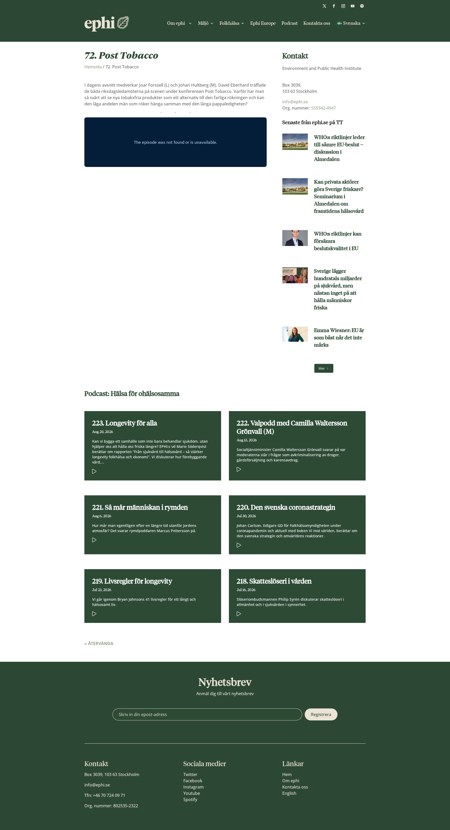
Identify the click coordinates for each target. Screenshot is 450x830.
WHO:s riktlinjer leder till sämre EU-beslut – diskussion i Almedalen (339, 148)
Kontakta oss (316, 23)
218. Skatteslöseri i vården (274, 581)
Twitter (190, 774)
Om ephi (177, 23)
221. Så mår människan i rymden (140, 507)
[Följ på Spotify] (362, 6)
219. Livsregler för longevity (132, 581)
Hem (287, 774)
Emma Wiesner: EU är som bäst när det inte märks (339, 337)
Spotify (190, 799)
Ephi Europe (263, 23)
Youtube (191, 793)
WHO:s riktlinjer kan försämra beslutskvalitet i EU (337, 241)
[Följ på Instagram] (343, 6)
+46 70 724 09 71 (109, 795)
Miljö (203, 23)
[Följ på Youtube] (352, 6)
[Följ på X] (324, 6)
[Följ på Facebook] (334, 6)
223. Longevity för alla (124, 423)
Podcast (290, 23)
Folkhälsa (229, 23)
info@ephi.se (295, 102)
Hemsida (93, 67)
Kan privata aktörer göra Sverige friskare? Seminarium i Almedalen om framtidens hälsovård (339, 196)
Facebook (192, 781)
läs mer (145, 470)
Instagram (193, 787)
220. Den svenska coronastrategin (286, 507)
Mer (321, 368)
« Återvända (98, 643)
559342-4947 (323, 108)
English (289, 793)
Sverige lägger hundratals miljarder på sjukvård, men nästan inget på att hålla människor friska (338, 289)
